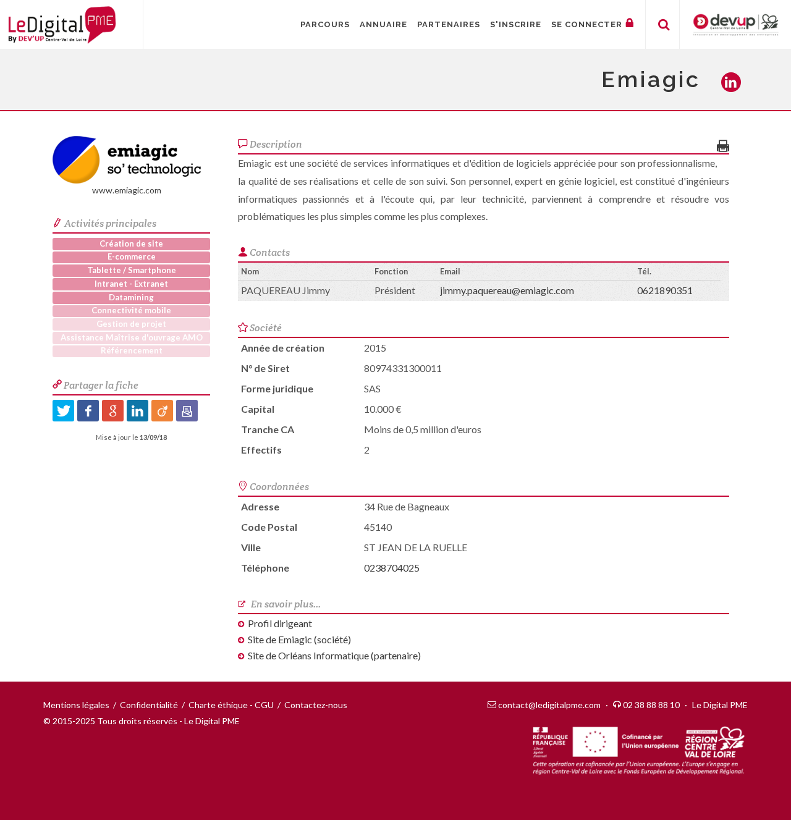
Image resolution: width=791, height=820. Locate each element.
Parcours (325, 24)
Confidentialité (149, 705)
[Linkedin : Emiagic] (734, 83)
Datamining (131, 297)
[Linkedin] (137, 410)
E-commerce (132, 256)
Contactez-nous (315, 705)
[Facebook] (88, 410)
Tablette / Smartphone (131, 270)
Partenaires (448, 24)
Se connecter (586, 24)
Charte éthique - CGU (231, 705)
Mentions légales (76, 705)
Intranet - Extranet (131, 284)
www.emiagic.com (126, 190)
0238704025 (392, 567)
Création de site (131, 243)
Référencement (132, 350)
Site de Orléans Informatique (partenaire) (334, 655)
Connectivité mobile (131, 310)
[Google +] (113, 410)
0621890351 (665, 290)
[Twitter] (63, 410)
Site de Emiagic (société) (299, 639)
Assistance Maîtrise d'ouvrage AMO (132, 337)
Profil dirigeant (280, 623)
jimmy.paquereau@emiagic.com (507, 290)
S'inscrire (515, 24)
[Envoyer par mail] (187, 410)
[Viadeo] (162, 410)
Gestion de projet (131, 324)
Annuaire (383, 24)
